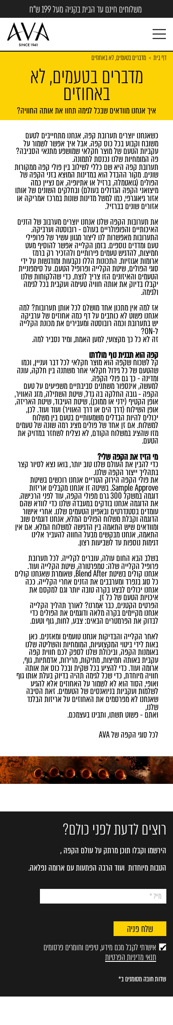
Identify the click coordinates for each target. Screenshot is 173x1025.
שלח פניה (140, 929)
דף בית (159, 58)
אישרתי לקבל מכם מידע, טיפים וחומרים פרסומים (99, 952)
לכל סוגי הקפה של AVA (128, 735)
